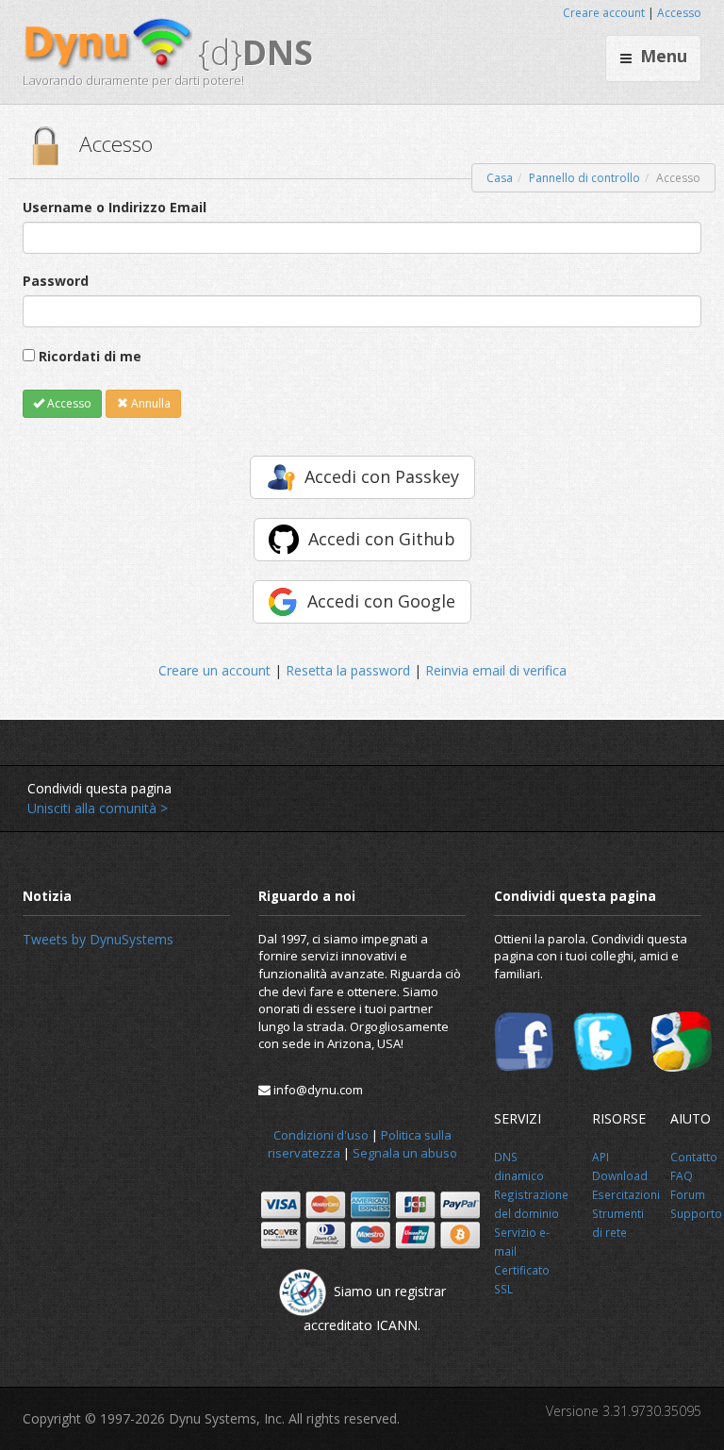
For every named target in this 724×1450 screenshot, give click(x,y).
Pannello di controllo (584, 178)
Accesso (679, 13)
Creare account (604, 13)
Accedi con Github (381, 538)
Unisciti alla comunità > (97, 808)
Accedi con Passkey (381, 476)
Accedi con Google (381, 601)
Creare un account (214, 670)
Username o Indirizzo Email (114, 207)
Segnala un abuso (405, 1152)
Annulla (149, 403)
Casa (499, 178)
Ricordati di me (90, 356)
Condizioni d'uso (321, 1134)
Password (56, 281)
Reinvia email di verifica (496, 670)
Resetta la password (348, 670)
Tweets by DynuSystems (98, 939)
